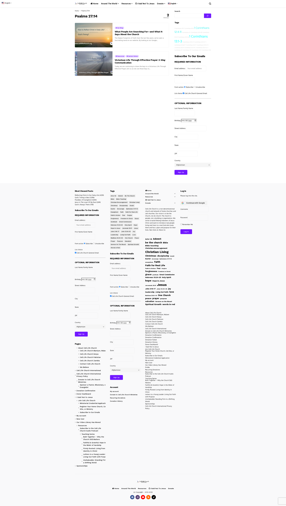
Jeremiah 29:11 (127, 228)
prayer (113, 241)
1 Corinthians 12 (186, 32)
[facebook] (132, 497)
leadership (114, 235)
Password (183, 217)
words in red (115, 247)
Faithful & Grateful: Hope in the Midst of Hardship (94, 444)
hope (135, 225)
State (176, 145)
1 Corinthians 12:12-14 (189, 47)
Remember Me (187, 224)
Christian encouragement (119, 202)
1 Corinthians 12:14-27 (199, 42)
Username (184, 209)
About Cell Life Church (87, 348)
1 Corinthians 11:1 (187, 50)
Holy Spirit (128, 225)
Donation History (116, 401)
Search (177, 11)
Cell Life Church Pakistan (90, 357)
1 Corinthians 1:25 (196, 50)
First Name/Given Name (184, 75)
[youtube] (143, 497)
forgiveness (115, 218)
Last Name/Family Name (184, 108)
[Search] (207, 16)
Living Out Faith (125, 235)
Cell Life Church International (89, 370)
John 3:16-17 (115, 231)
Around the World (151, 194)
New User (80, 419)
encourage (120, 209)
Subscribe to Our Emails (90, 412)
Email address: (180, 68)
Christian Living (134, 202)
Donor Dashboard (84, 394)
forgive (129, 215)
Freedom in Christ (127, 218)
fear (123, 215)
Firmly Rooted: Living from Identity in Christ (94, 449)
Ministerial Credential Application (93, 403)
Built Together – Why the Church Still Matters (93, 438)
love (134, 235)
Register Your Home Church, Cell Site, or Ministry (93, 408)
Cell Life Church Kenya (89, 354)
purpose (120, 241)
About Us (162, 230)
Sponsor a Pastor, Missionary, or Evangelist (93, 386)
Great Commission (125, 222)
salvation (128, 241)
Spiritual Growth (133, 244)
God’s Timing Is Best (82, 197)
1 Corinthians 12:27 (191, 45)
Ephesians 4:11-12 (132, 209)
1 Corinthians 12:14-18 (196, 32)
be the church (130, 196)
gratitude (114, 222)
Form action (179, 87)
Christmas (114, 205)
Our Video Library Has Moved (89, 422)
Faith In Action (115, 215)
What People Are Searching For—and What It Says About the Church (138, 33)
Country (177, 160)
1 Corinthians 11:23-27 (202, 45)
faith (121, 212)
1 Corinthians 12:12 (206, 50)
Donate (147, 203)
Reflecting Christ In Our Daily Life (87, 195)
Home (77, 11)
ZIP (176, 154)
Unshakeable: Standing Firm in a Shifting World (95, 461)
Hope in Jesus (115, 228)
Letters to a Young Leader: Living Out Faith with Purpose (95, 455)
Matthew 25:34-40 (117, 238)
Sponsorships (82, 466)
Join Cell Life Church (86, 401)
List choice (178, 93)
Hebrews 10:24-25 (117, 225)
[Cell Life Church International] (81, 4)
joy (134, 231)
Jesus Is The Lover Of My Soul (85, 202)
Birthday (178, 120)
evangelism (114, 212)
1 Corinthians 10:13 (189, 28)
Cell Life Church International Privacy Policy (89, 375)
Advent (120, 196)
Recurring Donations (117, 398)
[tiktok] (154, 497)
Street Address (180, 128)
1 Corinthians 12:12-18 (183, 37)
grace (137, 218)
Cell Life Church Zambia (90, 361)
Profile (147, 367)
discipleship (124, 205)
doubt (132, 205)
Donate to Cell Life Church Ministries (89, 381)
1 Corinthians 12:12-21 (187, 42)
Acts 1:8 (113, 196)
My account (81, 416)
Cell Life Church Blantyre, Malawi (93, 351)
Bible (112, 199)
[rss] (148, 497)
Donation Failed (151, 340)
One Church (129, 238)
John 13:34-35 (126, 231)
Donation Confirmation (86, 391)
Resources (82, 426)
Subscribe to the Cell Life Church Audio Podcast (90, 429)
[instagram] (138, 497)
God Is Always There (82, 204)
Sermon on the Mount (118, 244)
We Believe (84, 367)
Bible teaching (121, 199)
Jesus (136, 228)
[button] (173, 3)
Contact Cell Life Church (90, 364)
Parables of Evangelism (83, 200)
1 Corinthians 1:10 (179, 28)
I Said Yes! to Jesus (85, 397)
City (176, 137)
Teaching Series (88, 434)
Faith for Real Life (132, 212)
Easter (113, 209)
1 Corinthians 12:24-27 (201, 47)
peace (137, 238)
